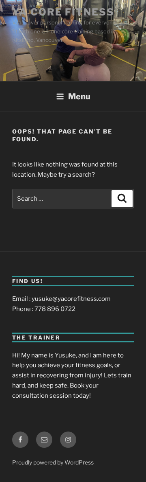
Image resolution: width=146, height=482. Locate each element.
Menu (79, 96)
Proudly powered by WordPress (53, 462)
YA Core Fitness (63, 12)
